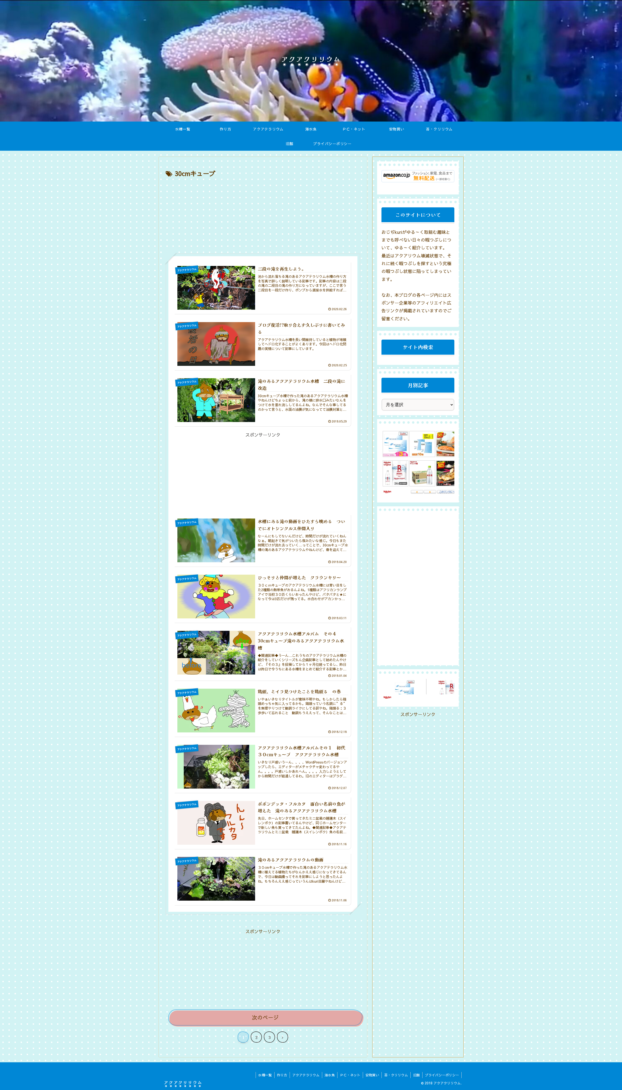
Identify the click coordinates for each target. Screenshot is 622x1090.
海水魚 (330, 1074)
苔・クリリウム (396, 1074)
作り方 (282, 1074)
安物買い (372, 1074)
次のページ (265, 1017)
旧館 (416, 1074)
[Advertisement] (263, 216)
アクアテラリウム (306, 1074)
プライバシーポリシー (442, 1074)
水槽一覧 (265, 1074)
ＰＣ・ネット (350, 1074)
